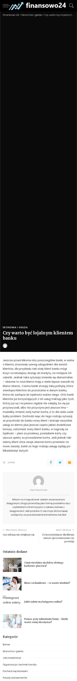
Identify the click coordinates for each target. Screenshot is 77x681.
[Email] (69, 462)
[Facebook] (51, 462)
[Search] (70, 5)
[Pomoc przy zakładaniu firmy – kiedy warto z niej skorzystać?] (12, 621)
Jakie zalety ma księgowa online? (43, 601)
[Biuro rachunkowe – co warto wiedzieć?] (12, 584)
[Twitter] (60, 462)
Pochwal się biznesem (15, 671)
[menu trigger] (7, 5)
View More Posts (38, 490)
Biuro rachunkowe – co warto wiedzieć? (47, 583)
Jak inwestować (12, 657)
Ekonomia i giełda (15, 327)
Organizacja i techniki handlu (20, 664)
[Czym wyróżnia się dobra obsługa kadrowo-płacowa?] (12, 565)
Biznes (6, 644)
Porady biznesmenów (15, 677)
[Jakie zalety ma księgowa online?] (12, 602)
